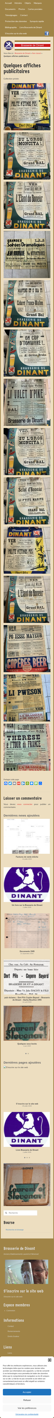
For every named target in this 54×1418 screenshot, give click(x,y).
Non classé (36, 53)
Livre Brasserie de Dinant (27, 1150)
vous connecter (24, 804)
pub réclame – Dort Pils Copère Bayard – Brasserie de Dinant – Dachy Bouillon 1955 (27, 998)
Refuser (27, 1400)
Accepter (27, 1392)
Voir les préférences (27, 1408)
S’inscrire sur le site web (27, 1104)
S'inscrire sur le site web (13, 1297)
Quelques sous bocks (27, 1044)
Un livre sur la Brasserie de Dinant (27, 905)
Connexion (10, 1311)
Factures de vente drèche (27, 857)
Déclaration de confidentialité (27, 1414)
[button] (49, 1360)
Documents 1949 (27, 951)
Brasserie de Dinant (22, 53)
